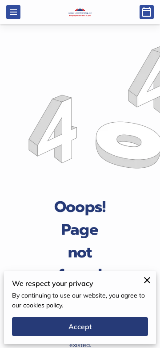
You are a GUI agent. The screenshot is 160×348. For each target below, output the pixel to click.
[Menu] (13, 12)
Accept (80, 326)
